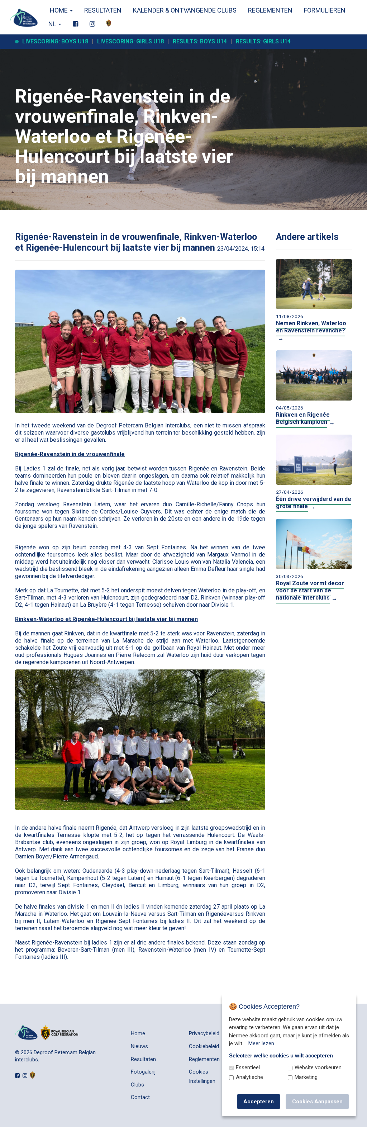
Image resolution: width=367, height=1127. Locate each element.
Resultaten (102, 10)
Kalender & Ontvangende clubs (185, 10)
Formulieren (324, 10)
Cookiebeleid (204, 1046)
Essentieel (248, 1067)
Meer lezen (261, 1043)
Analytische (249, 1077)
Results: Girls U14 (263, 41)
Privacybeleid (204, 1033)
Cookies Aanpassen (317, 1101)
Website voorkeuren (318, 1067)
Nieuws (139, 1046)
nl (53, 24)
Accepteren (258, 1101)
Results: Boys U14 (200, 41)
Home (58, 10)
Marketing (306, 1077)
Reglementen (270, 10)
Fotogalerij (143, 1072)
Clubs (137, 1084)
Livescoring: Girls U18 (130, 41)
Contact (140, 1097)
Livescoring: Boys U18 (55, 41)
